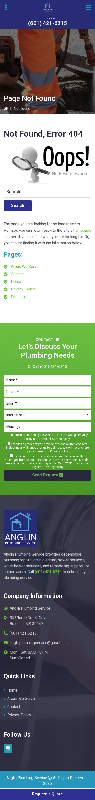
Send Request (45, 475)
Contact (17, 274)
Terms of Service (50, 439)
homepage (82, 230)
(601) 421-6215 (47, 23)
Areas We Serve (24, 267)
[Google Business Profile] (8, 748)
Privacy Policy (23, 289)
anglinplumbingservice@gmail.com (39, 643)
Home (16, 282)
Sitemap (18, 297)
